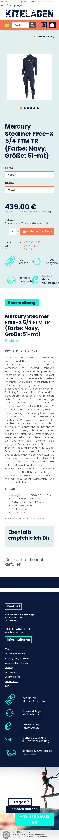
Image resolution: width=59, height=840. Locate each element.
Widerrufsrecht (12, 676)
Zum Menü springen (11, 5)
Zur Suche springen (42, 1)
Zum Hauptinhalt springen (15, 1)
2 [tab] (25, 108)
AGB (7, 686)
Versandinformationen (16, 663)
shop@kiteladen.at (20, 629)
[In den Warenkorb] (7, 50)
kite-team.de (16, 632)
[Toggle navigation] (7, 25)
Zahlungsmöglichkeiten (17, 658)
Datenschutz (11, 681)
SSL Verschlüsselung (15, 653)
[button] (43, 25)
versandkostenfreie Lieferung (35, 211)
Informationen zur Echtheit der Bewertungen (30, 836)
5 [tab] (34, 108)
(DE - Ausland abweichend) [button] (34, 223)
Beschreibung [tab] (21, 302)
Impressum (10, 672)
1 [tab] (21, 108)
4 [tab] (31, 108)
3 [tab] (28, 108)
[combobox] (29, 174)
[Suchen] (32, 25)
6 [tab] (38, 108)
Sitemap (9, 667)
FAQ (7, 649)
